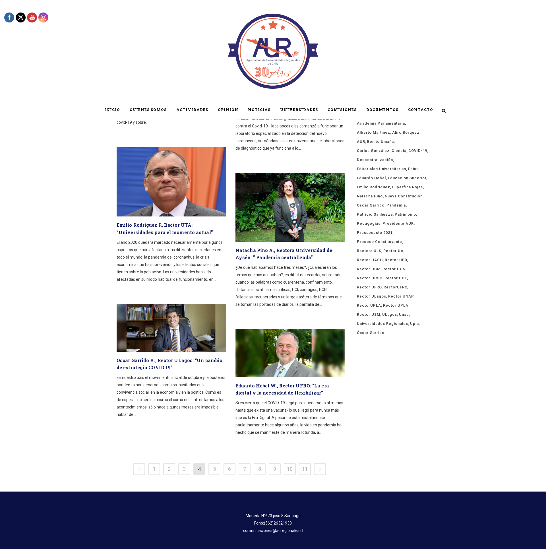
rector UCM (368, 269)
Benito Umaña (380, 141)
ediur (413, 169)
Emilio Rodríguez (373, 187)
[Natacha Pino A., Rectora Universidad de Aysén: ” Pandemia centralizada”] (290, 207)
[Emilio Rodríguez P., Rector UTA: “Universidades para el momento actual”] (171, 181)
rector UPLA (395, 305)
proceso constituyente (379, 242)
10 (290, 469)
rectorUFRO (395, 287)
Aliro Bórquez (405, 132)
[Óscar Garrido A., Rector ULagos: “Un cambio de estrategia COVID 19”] (171, 328)
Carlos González (373, 150)
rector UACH (370, 260)
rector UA (393, 251)
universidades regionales (382, 323)
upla (414, 323)
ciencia (399, 150)
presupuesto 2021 (374, 232)
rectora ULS (369, 251)
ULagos (389, 314)
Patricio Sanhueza (375, 214)
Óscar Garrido (370, 333)
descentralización (375, 160)
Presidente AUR (398, 223)
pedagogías (368, 223)
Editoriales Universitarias (381, 169)
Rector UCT (395, 278)
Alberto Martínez (373, 132)
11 (305, 469)
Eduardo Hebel (371, 178)
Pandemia (396, 205)
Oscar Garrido (370, 205)
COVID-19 (417, 150)
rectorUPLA (369, 305)
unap (404, 314)
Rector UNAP (400, 296)
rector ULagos (371, 296)
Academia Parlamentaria (381, 123)
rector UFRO (369, 287)
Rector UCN (394, 269)
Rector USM (368, 314)
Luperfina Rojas (407, 187)
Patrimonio (405, 214)
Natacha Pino (370, 196)
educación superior (407, 178)
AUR (361, 141)
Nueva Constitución (404, 196)
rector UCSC (369, 278)
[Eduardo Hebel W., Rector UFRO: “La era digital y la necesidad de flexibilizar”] (290, 353)
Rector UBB (396, 260)
